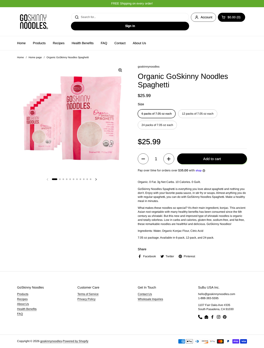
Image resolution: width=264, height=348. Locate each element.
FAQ (20, 313)
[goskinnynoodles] (33, 22)
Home (20, 57)
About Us (23, 303)
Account (206, 17)
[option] (132, 3)
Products (22, 294)
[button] (231, 17)
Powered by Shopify (75, 341)
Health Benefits (27, 308)
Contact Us (145, 294)
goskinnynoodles (51, 341)
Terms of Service (88, 294)
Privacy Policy (86, 299)
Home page (35, 57)
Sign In (130, 26)
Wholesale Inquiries (150, 299)
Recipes (22, 299)
